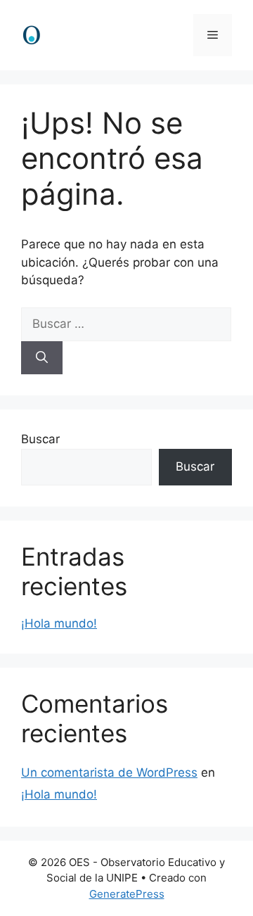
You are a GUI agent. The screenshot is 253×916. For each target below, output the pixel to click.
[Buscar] (42, 358)
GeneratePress (126, 894)
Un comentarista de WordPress (109, 772)
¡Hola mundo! (59, 623)
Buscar (40, 439)
